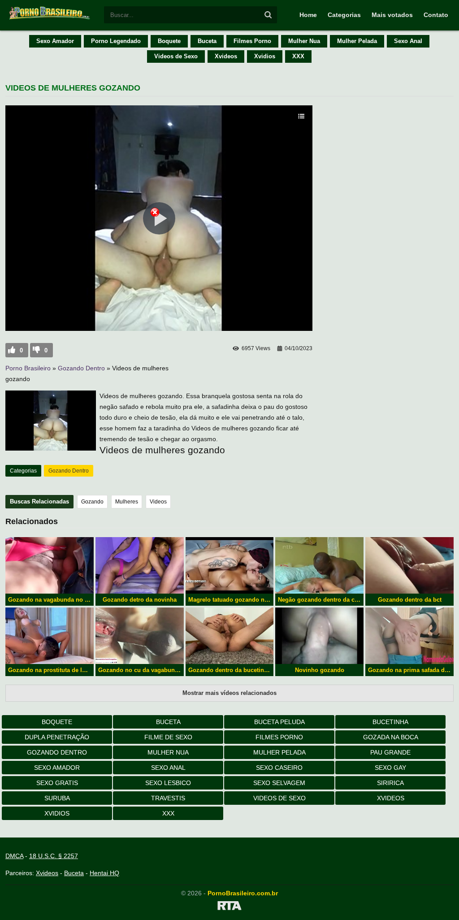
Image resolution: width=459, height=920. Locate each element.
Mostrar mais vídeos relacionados (229, 693)
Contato (436, 14)
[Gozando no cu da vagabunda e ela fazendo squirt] (139, 636)
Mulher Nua (304, 41)
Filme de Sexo (168, 737)
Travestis (168, 798)
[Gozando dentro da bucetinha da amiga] (230, 636)
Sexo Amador (55, 41)
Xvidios (264, 56)
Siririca (390, 782)
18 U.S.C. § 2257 (53, 855)
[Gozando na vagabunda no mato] (49, 565)
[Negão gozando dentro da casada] (319, 565)
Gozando (92, 502)
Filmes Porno (252, 41)
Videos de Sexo (176, 56)
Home (308, 14)
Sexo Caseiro (279, 767)
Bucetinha (390, 721)
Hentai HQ (104, 873)
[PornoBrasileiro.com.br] (50, 18)
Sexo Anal (408, 41)
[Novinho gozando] (319, 636)
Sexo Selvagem (279, 782)
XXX (298, 56)
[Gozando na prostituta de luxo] (49, 636)
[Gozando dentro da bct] (409, 565)
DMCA (14, 855)
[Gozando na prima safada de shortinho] (409, 636)
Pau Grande (390, 752)
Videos (158, 502)
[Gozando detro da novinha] (139, 565)
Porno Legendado (116, 41)
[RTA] (229, 907)
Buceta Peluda (279, 721)
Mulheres (126, 502)
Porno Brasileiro (28, 368)
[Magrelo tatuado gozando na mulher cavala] (230, 565)
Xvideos (226, 56)
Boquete (169, 41)
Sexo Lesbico (168, 782)
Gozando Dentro (81, 368)
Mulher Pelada (357, 41)
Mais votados (392, 14)
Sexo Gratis (57, 782)
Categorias (344, 14)
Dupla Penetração (57, 737)
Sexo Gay (390, 767)
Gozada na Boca (390, 737)
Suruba (57, 798)
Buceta (207, 41)
